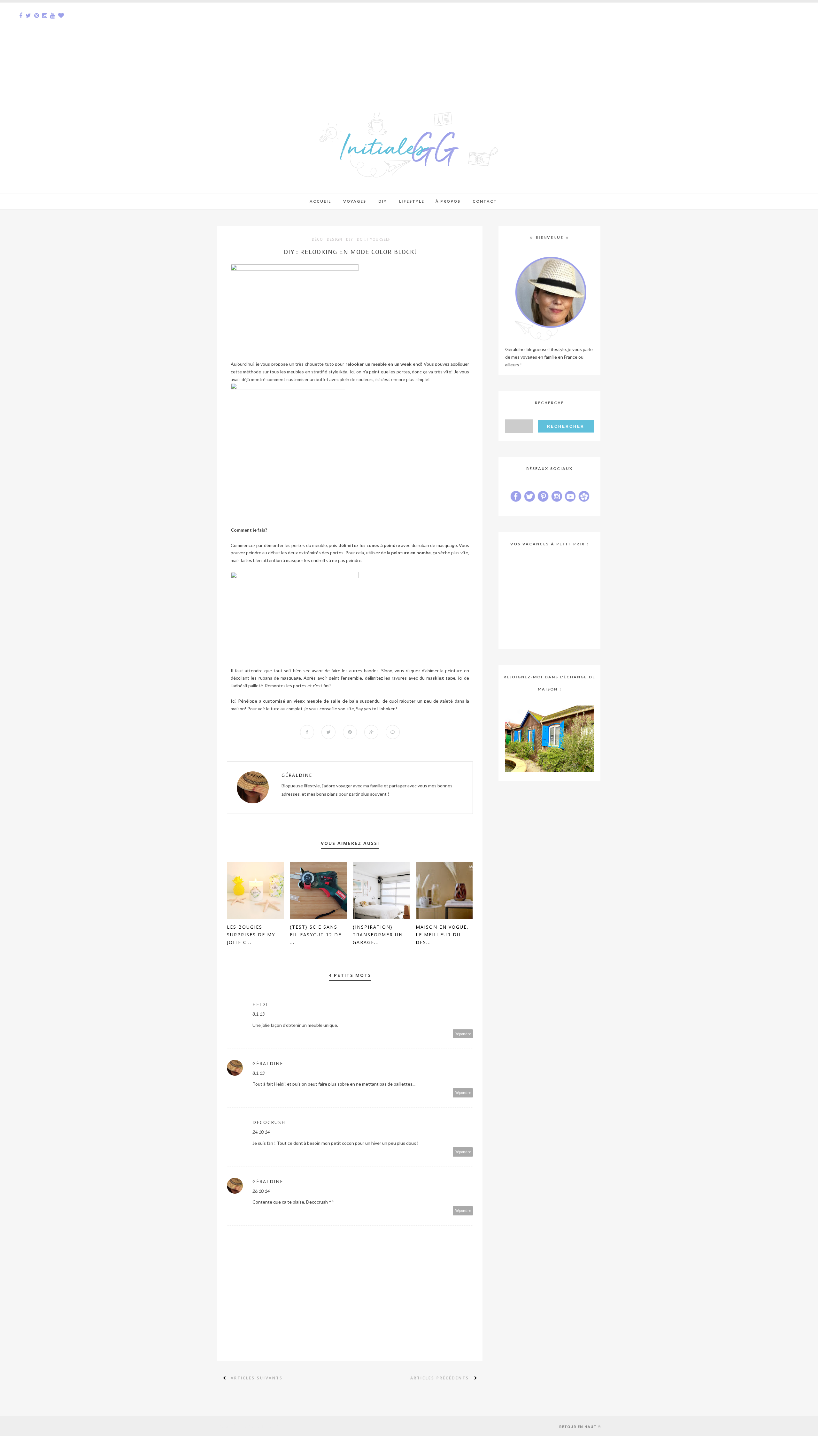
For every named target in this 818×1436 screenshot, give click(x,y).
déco (317, 239)
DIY (349, 239)
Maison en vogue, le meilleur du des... (442, 934)
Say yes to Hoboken (376, 708)
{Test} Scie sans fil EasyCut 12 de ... (316, 934)
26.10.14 (261, 1191)
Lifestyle (411, 201)
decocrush (268, 1122)
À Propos (448, 201)
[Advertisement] (191, 47)
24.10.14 (261, 1132)
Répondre (463, 1034)
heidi (259, 1004)
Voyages (354, 201)
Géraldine (297, 775)
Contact (485, 201)
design (334, 239)
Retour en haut (578, 1426)
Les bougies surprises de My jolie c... (251, 934)
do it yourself (373, 239)
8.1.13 (258, 1014)
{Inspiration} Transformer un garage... (378, 934)
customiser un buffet (307, 379)
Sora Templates (261, 1426)
